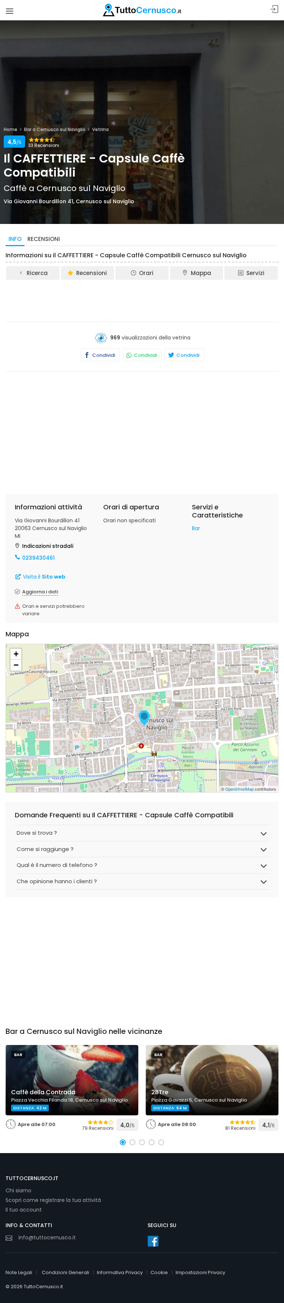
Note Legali (19, 1272)
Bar (196, 528)
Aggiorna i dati (40, 591)
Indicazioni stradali (47, 546)
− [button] (16, 665)
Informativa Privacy (120, 1272)
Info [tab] (15, 239)
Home (10, 129)
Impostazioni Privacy (200, 1272)
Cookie (159, 1272)
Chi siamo (18, 1190)
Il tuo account (24, 1209)
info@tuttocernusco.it (47, 1237)
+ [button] (16, 654)
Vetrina (100, 129)
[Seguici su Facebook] (153, 1241)
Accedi (274, 9)
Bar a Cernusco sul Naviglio (54, 129)
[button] (123, 1142)
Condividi (103, 355)
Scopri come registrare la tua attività (53, 1200)
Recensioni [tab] (43, 239)
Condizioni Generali (65, 1272)
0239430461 (38, 558)
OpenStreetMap (239, 789)
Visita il (43, 576)
